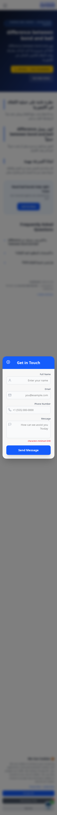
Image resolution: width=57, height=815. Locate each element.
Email (48, 389)
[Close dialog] (8, 362)
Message (46, 418)
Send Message (28, 450)
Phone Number (43, 403)
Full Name (45, 374)
